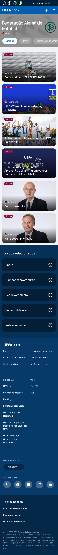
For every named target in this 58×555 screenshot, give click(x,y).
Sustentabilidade (11, 364)
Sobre (6, 350)
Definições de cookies (14, 521)
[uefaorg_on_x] (7, 487)
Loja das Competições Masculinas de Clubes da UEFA (15, 426)
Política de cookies (12, 514)
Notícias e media (39, 364)
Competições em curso (14, 357)
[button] (53, 10)
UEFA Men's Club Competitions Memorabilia (11, 439)
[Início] (11, 344)
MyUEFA (34, 386)
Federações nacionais (41, 350)
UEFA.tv (7, 386)
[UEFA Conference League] (15, 2)
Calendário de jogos (13, 392)
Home (10, 10)
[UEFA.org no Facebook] (18, 487)
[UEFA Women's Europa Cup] (20, 2)
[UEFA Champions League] (4, 2)
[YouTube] (50, 487)
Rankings (7, 399)
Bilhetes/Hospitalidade (14, 405)
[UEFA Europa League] (10, 2)
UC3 (32, 392)
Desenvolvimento (39, 357)
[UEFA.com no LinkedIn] (39, 487)
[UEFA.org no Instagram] (28, 487)
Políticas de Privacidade (15, 508)
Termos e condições (13, 501)
